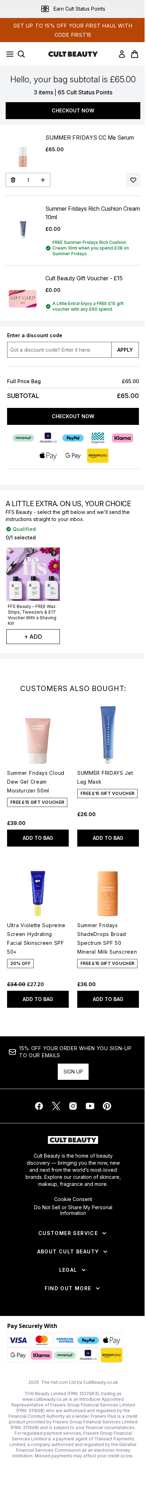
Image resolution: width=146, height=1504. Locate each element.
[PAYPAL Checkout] (73, 438)
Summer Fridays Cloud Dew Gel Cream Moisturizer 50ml (35, 782)
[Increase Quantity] (43, 180)
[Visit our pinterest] (107, 1106)
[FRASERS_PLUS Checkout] (48, 438)
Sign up (73, 1072)
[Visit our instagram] (73, 1106)
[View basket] (134, 54)
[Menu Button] (8, 54)
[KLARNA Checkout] (123, 438)
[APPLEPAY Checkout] (48, 455)
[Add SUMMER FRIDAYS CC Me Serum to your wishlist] (133, 180)
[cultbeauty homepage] (73, 54)
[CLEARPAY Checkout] (23, 438)
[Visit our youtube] (90, 1106)
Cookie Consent (73, 1199)
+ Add (33, 636)
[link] (122, 54)
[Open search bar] (21, 54)
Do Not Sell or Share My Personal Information (73, 1210)
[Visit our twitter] (55, 1106)
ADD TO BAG (38, 838)
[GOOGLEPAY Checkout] (73, 455)
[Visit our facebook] (38, 1106)
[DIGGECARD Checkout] (98, 438)
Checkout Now (73, 110)
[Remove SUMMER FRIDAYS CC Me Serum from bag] (13, 180)
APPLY (125, 350)
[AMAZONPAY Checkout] (98, 455)
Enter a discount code (34, 335)
